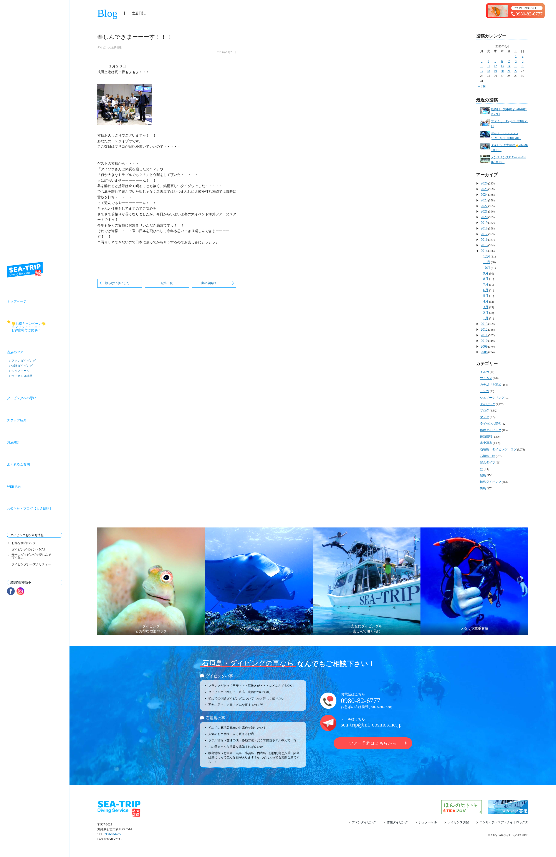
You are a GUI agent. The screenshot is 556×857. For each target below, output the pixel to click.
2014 (484, 251)
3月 (485, 307)
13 (502, 66)
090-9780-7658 (380, 707)
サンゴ (484, 391)
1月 (485, 318)
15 (515, 66)
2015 (484, 245)
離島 (483, 475)
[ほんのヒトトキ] (461, 811)
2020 (484, 217)
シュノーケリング (492, 397)
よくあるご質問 (18, 464)
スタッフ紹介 (16, 420)
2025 (484, 189)
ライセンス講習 (22, 376)
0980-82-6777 (360, 701)
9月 (485, 273)
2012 (484, 329)
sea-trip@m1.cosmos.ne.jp (371, 724)
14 (508, 66)
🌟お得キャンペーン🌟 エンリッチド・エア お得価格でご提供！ (37, 327)
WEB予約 (14, 486)
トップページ (16, 301)
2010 (484, 341)
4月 (485, 301)
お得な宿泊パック (24, 543)
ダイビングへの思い (21, 398)
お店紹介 (13, 442)
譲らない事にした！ (118, 283)
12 (495, 66)
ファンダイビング (23, 360)
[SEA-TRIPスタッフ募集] (508, 811)
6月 (485, 290)
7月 (485, 284)
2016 (484, 239)
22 (515, 71)
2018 (484, 228)
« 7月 (482, 86)
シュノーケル (20, 371)
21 (508, 71)
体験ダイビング (22, 365)
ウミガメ (486, 378)
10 (481, 66)
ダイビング (103, 47)
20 (502, 71)
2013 (484, 324)
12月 (486, 256)
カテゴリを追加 (490, 384)
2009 (484, 346)
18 (488, 71)
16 (522, 66)
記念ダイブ (487, 462)
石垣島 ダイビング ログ (498, 449)
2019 (484, 222)
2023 (484, 200)
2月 (485, 313)
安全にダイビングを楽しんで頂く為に (31, 556)
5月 (485, 296)
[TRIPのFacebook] (11, 591)
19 (495, 71)
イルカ (484, 371)
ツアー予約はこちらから (373, 743)
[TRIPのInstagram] (20, 591)
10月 (486, 267)
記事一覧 (167, 283)
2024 (484, 194)
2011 (484, 335)
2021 (484, 211)
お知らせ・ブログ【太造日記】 (30, 508)
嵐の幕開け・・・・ (214, 283)
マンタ (484, 417)
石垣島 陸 (487, 456)
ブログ (484, 410)
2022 (484, 206)
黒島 (483, 488)
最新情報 (116, 47)
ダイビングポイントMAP (28, 549)
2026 (484, 183)
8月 (485, 279)
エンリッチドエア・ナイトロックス (504, 822)
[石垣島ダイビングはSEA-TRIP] (25, 270)
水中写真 (486, 443)
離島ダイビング (490, 482)
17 (481, 71)
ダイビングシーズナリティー (31, 564)
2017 (484, 234)
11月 (486, 262)
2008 (484, 352)
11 (488, 66)
